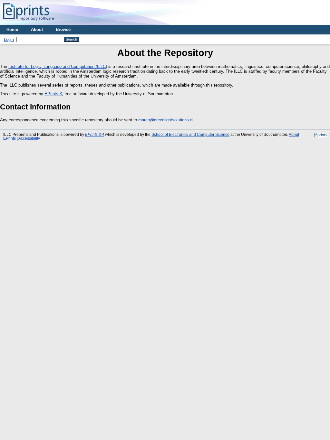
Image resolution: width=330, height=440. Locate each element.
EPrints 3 (53, 93)
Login (9, 39)
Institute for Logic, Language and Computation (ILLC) (57, 66)
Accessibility (29, 138)
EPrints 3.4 (94, 134)
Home (12, 29)
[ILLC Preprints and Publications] (28, 22)
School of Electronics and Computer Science (190, 134)
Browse (63, 29)
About (37, 29)
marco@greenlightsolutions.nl (165, 119)
